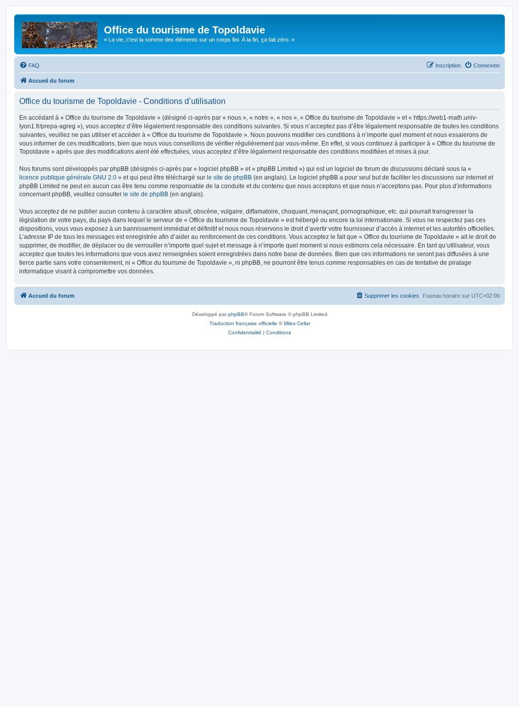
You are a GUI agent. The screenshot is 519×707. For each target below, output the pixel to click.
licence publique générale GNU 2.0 (68, 177)
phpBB (236, 314)
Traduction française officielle (243, 323)
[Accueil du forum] (60, 33)
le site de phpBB (229, 177)
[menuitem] (29, 65)
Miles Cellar (297, 323)
